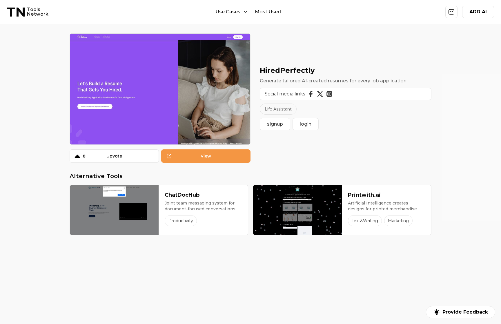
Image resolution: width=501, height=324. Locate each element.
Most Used (268, 12)
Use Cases (227, 12)
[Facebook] (310, 93)
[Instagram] (329, 93)
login (305, 124)
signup (275, 124)
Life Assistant (278, 109)
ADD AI (478, 12)
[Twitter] (320, 93)
